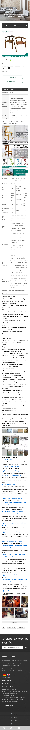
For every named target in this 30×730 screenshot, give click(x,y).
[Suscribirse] (25, 647)
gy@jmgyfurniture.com (8, 695)
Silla (3, 627)
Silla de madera (21, 627)
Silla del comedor (11, 627)
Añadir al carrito (11, 81)
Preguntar (11, 77)
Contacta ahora (9, 705)
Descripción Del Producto (9, 89)
